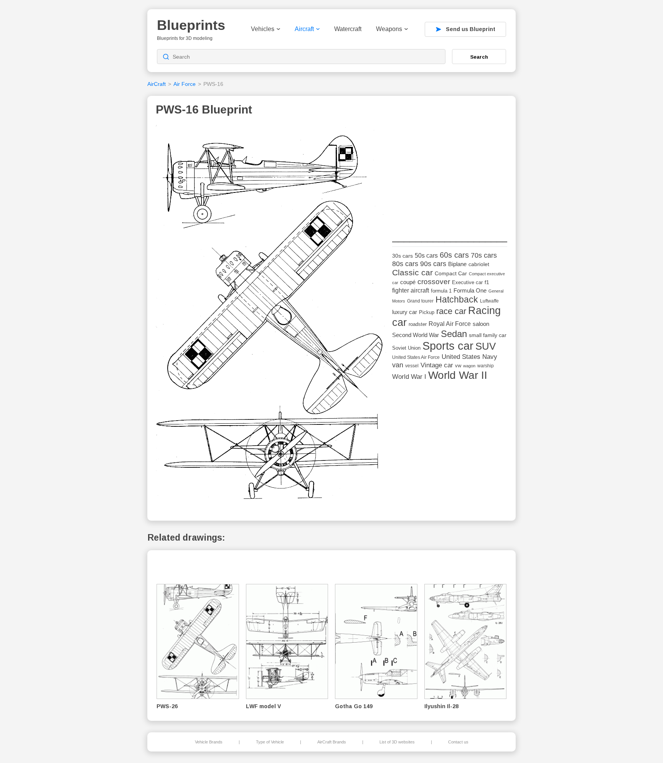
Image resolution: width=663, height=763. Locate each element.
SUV (485, 346)
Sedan (454, 334)
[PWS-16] (271, 314)
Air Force (184, 84)
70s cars (484, 255)
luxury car (404, 312)
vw (458, 365)
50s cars (426, 255)
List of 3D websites (397, 742)
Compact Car (451, 273)
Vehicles (262, 29)
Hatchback (456, 299)
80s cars (405, 264)
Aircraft (304, 29)
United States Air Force (416, 357)
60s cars (454, 255)
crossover (433, 282)
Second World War (415, 335)
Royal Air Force (450, 323)
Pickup (426, 312)
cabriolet (478, 264)
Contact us (458, 742)
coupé (408, 282)
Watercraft (347, 29)
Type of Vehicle (270, 742)
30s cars (402, 256)
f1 (487, 282)
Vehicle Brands (209, 742)
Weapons (389, 29)
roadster (418, 324)
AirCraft (156, 84)
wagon (469, 365)
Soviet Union (406, 348)
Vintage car (437, 365)
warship (485, 365)
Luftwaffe (489, 301)
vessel (412, 365)
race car (451, 311)
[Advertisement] (449, 173)
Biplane (457, 264)
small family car (487, 335)
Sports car (447, 345)
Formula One (470, 290)
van (397, 365)
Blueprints (191, 25)
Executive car (467, 282)
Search (479, 57)
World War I (409, 376)
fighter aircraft (410, 290)
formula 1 (441, 291)
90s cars (433, 264)
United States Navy (469, 356)
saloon (481, 324)
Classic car (412, 272)
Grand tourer (420, 300)
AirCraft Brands (331, 742)
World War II (457, 375)
